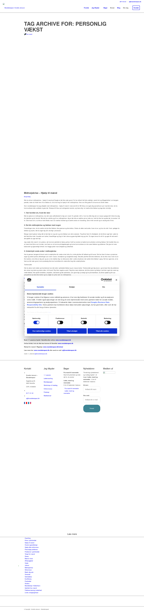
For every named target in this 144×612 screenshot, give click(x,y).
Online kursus (48, 389)
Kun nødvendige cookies (42, 331)
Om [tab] (103, 287)
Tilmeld (91, 408)
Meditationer (47, 396)
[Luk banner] (116, 280)
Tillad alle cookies (102, 331)
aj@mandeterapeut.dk (135, 1)
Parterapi (46, 392)
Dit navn (85, 385)
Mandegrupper (48, 382)
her (49, 312)
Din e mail (86, 395)
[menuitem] (122, 1)
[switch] (60, 322)
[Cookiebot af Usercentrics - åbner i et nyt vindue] (102, 280)
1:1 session (47, 375)
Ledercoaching (48, 378)
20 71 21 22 (123, 1)
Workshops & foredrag (50, 385)
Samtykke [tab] (40, 287)
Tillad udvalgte (72, 331)
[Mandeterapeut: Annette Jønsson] (14, 8)
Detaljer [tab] (72, 287)
